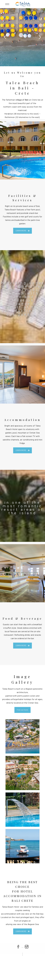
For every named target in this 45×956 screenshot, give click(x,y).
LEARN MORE (21, 231)
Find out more (22, 710)
